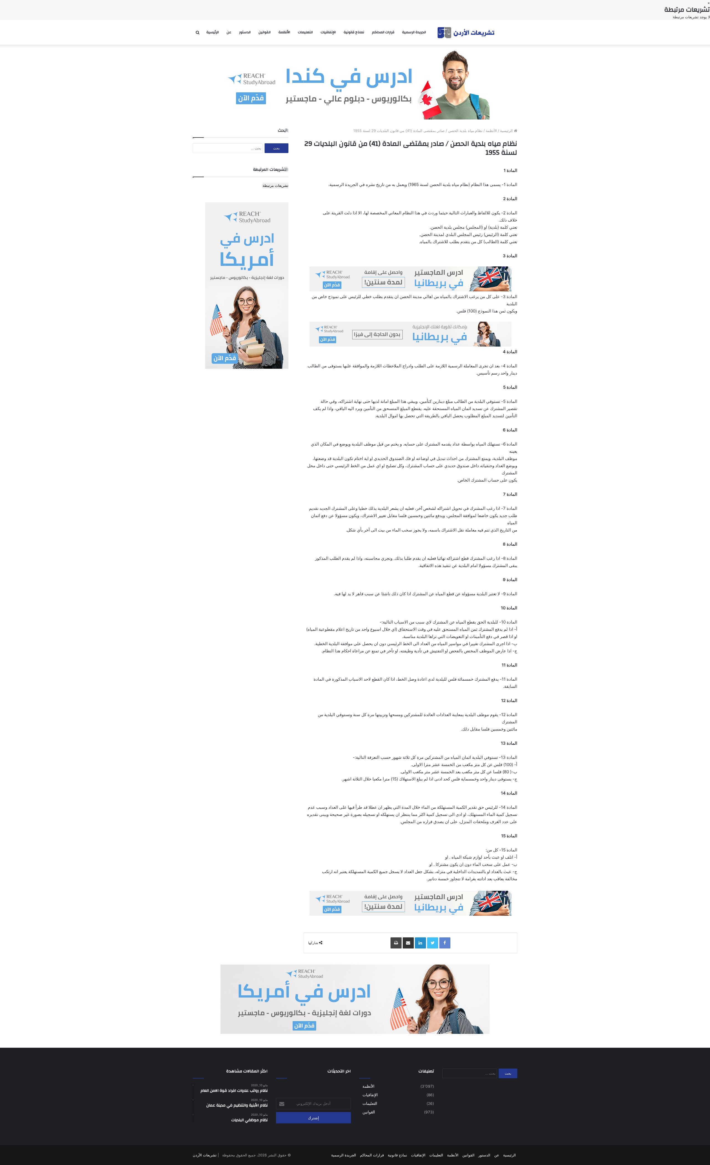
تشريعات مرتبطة (275, 185)
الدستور (245, 32)
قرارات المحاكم (383, 32)
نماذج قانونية (354, 32)
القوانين (264, 32)
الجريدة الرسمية (414, 32)
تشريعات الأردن (205, 1155)
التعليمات (305, 32)
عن (229, 32)
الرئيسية (212, 32)
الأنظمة (284, 32)
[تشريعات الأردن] (466, 32)
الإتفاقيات (328, 32)
